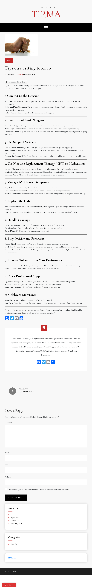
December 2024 (17, 515)
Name (8, 452)
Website (8, 477)
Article (8, 60)
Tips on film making (26, 391)
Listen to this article (17, 82)
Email (7, 464)
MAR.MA (12, 558)
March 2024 (15, 520)
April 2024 (15, 517)
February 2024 (17, 523)
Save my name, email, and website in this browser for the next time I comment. (38, 489)
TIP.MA (46, 14)
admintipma (10, 74)
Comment (9, 422)
